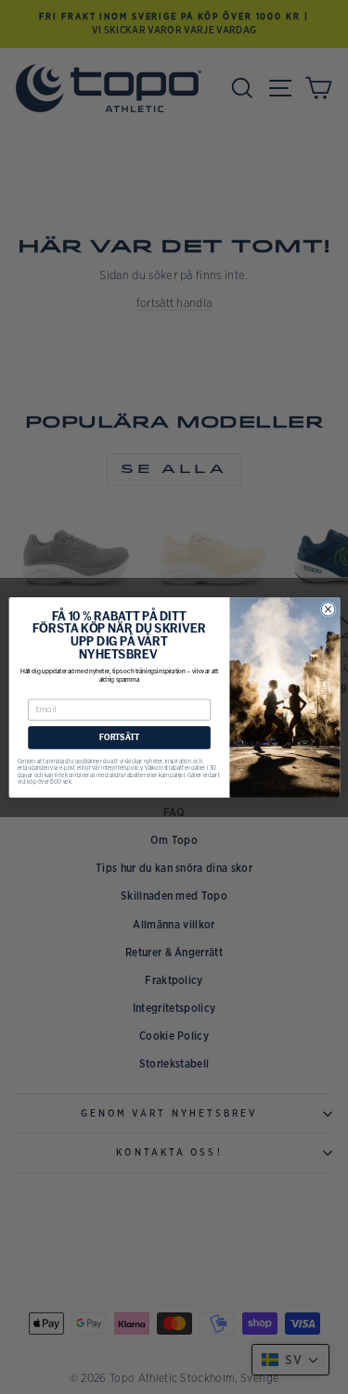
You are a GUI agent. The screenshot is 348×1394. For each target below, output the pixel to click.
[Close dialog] (328, 609)
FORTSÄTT (119, 737)
